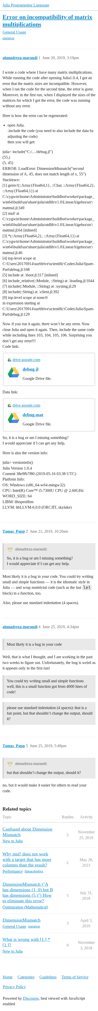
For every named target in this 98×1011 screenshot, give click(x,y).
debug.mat (33, 414)
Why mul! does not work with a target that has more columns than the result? (27, 859)
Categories (26, 977)
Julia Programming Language (26, 5)
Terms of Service (75, 977)
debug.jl (30, 369)
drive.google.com (26, 360)
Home (8, 977)
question (8, 38)
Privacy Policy (14, 987)
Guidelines (48, 977)
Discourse (31, 998)
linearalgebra (34, 871)
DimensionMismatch (21, 920)
